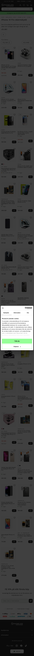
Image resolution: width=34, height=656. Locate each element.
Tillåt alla (17, 341)
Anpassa (16, 346)
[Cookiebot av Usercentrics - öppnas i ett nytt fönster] (25, 308)
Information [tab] (17, 312)
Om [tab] (28, 312)
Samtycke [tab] (6, 312)
